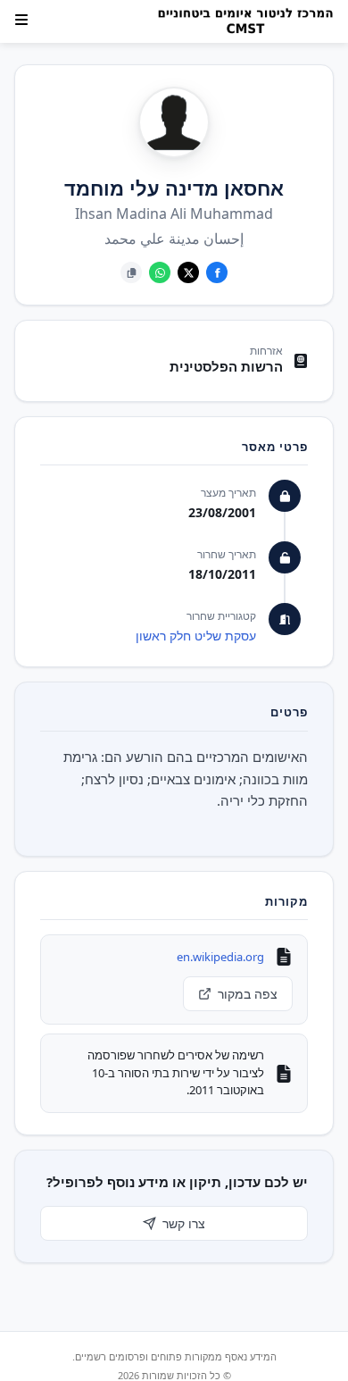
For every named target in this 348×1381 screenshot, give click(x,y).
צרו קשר (183, 1223)
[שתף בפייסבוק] (217, 272)
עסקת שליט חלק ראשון (196, 635)
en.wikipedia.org (220, 957)
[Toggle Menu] (21, 20)
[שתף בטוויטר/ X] (188, 272)
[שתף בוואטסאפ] (159, 272)
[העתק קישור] (131, 272)
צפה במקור (248, 993)
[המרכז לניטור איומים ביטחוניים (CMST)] (240, 21)
